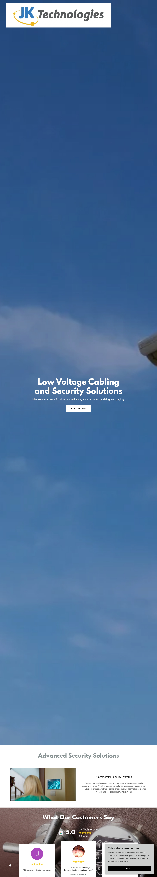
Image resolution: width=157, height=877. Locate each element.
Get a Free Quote (78, 409)
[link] (58, 15)
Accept (129, 868)
